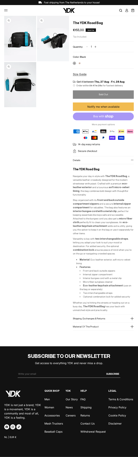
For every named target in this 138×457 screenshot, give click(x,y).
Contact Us (87, 423)
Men (47, 399)
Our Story (72, 399)
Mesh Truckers (53, 423)
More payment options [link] (103, 124)
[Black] (74, 63)
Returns (85, 415)
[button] (6, 10)
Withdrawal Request (93, 431)
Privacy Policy (117, 407)
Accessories (52, 415)
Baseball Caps (53, 431)
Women (49, 407)
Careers (71, 415)
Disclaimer (115, 423)
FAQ (82, 399)
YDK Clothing (66, 454)
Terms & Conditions (120, 399)
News (69, 407)
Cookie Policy (117, 415)
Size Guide (80, 74)
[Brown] (79, 63)
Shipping (86, 407)
